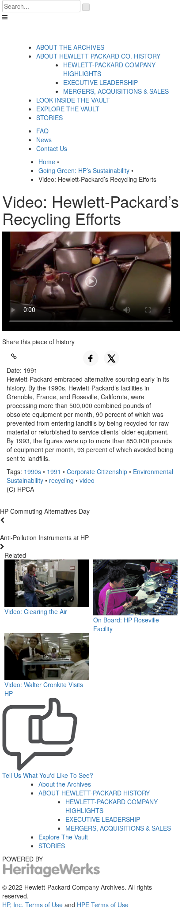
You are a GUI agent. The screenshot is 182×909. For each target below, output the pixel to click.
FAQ (42, 130)
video (87, 480)
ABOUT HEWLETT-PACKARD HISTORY (94, 792)
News (44, 139)
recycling (61, 480)
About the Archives (64, 784)
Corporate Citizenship (97, 471)
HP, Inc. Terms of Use (32, 904)
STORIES (49, 117)
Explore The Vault (63, 836)
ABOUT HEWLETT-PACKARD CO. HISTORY (98, 56)
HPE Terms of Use (103, 904)
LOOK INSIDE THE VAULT (73, 100)
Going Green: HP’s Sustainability (83, 170)
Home (46, 161)
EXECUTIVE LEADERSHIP (100, 82)
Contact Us (51, 148)
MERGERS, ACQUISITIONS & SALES (116, 91)
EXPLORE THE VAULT (67, 108)
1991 (54, 471)
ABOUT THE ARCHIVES (70, 47)
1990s (32, 471)
